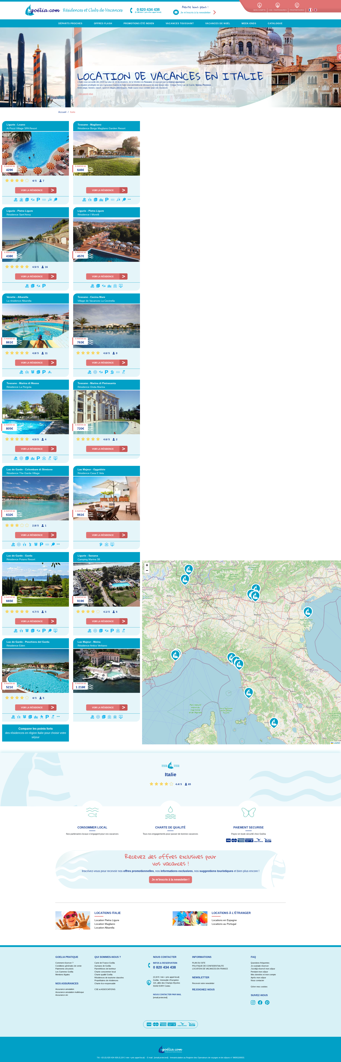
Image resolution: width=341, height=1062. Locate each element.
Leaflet (336, 742)
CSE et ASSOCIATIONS (104, 989)
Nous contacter (257, 980)
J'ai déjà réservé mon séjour (263, 969)
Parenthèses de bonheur (105, 969)
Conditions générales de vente (68, 966)
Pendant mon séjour (259, 972)
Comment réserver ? (64, 963)
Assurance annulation (64, 989)
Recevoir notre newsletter (203, 983)
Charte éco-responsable (104, 983)
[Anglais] (315, 10)
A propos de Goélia (102, 966)
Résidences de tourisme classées (109, 978)
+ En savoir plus (85, 94)
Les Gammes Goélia (64, 972)
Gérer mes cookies (259, 987)
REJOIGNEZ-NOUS (203, 989)
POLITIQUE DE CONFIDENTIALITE (208, 966)
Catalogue (275, 23)
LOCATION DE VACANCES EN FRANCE (210, 969)
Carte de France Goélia (104, 963)
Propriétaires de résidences (106, 980)
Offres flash (103, 23)
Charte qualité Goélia (103, 974)
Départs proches (70, 23)
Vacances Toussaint (180, 23)
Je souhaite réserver (260, 966)
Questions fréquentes (260, 963)
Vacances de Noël (217, 23)
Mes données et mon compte (263, 974)
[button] (175, 655)
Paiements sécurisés (64, 969)
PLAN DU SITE (198, 963)
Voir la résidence (32, 190)
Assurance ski (61, 995)
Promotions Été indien (139, 23)
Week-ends (249, 23)
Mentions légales (62, 974)
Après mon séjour (258, 978)
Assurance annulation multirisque (69, 992)
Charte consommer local (105, 972)
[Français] (310, 10)
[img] (253, 1002)
